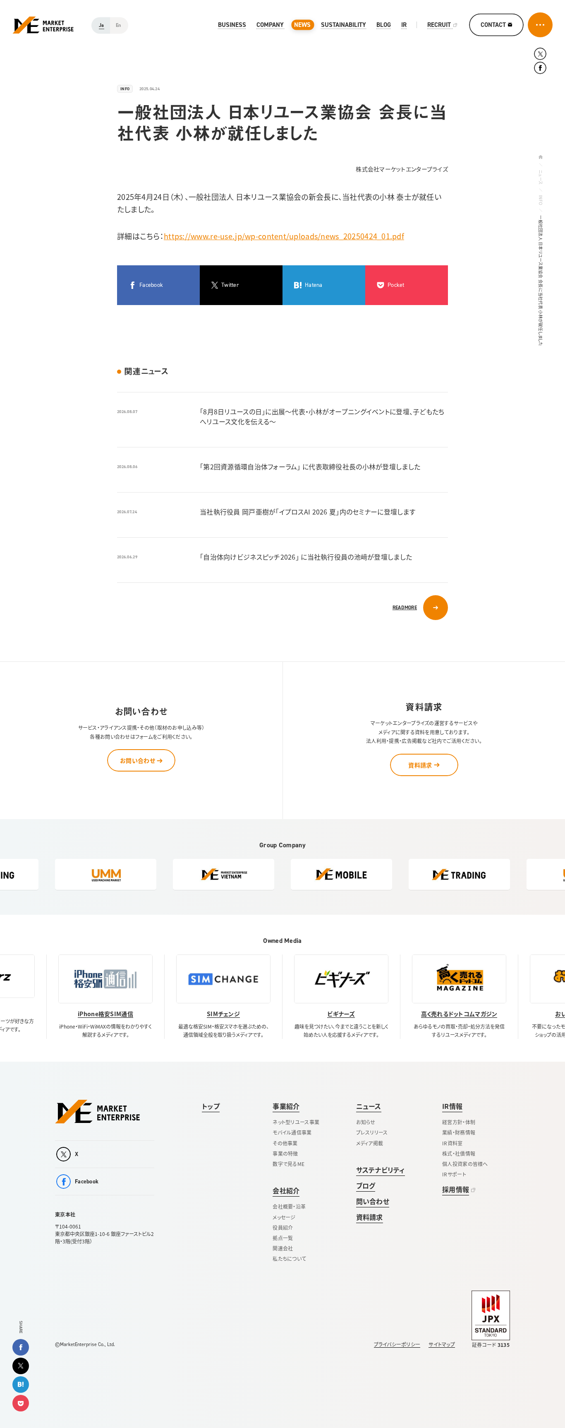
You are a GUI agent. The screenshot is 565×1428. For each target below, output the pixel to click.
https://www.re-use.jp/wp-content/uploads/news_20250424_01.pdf (284, 236)
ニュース (541, 177)
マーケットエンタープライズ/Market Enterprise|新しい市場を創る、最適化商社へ (43, 25)
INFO (541, 200)
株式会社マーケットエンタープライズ (97, 1111)
